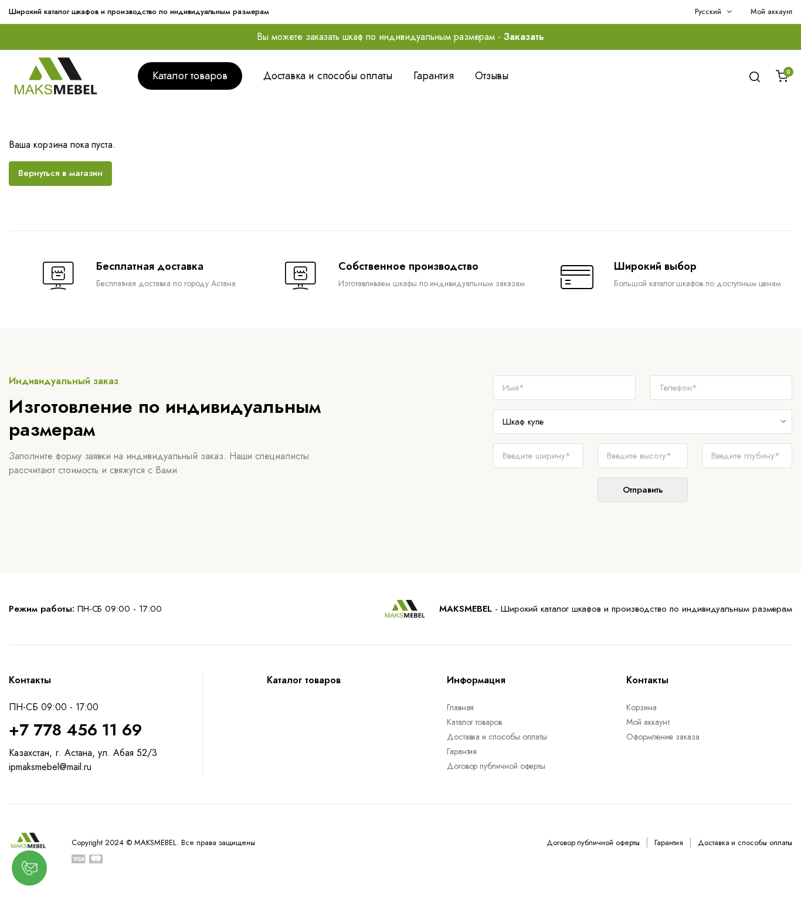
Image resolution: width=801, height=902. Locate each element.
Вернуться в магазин (60, 173)
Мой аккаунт (771, 11)
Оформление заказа (663, 736)
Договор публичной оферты (496, 766)
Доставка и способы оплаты (327, 75)
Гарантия (433, 75)
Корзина (641, 707)
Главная (460, 707)
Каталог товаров (190, 75)
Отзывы (492, 75)
